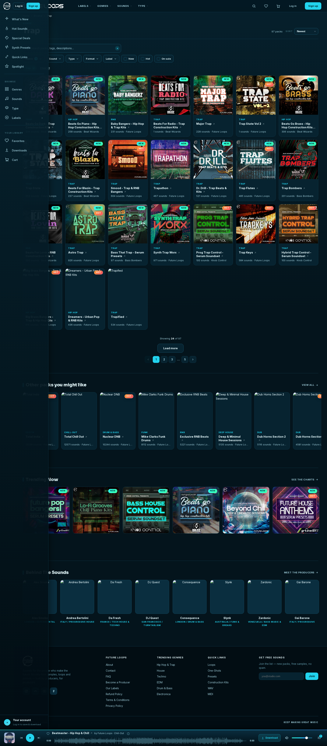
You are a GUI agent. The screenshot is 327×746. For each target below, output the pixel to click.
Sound (53, 58)
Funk (144, 432)
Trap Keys (246, 252)
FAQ (108, 676)
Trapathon (160, 188)
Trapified (117, 316)
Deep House (226, 432)
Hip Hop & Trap (166, 664)
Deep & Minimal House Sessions (230, 438)
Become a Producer (118, 682)
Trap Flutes (247, 188)
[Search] (254, 6)
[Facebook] (53, 691)
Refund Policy (114, 694)
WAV (210, 688)
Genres (102, 5)
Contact (110, 670)
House (161, 670)
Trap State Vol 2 (250, 123)
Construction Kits (218, 682)
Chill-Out (70, 432)
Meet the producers (299, 572)
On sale (166, 58)
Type (141, 5)
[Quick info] (57, 80)
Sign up (33, 6)
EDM (160, 682)
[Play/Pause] (30, 738)
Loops (211, 664)
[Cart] (278, 6)
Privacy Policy (114, 705)
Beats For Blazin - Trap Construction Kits (84, 189)
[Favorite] (70, 80)
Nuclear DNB (111, 436)
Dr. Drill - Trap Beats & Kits (211, 189)
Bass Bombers (305, 196)
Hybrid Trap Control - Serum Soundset (296, 254)
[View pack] (9, 738)
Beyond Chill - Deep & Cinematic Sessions (246, 538)
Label (109, 58)
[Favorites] (266, 6)
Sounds (123, 5)
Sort (289, 31)
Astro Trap (75, 252)
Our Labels (112, 688)
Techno (161, 676)
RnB (113, 119)
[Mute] (287, 738)
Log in (19, 6)
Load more (170, 348)
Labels (83, 5)
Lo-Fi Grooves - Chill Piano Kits (93, 538)
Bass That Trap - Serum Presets (127, 254)
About (109, 664)
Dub (259, 432)
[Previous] (21, 737)
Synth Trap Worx (165, 252)
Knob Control (218, 260)
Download (87, 110)
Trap (156, 119)
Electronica (164, 694)
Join (312, 676)
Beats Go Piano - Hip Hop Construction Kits (83, 125)
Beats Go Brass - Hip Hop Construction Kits (297, 125)
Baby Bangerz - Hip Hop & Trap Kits (127, 125)
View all (308, 385)
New (131, 58)
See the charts (303, 479)
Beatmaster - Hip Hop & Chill (70, 733)
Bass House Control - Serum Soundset (146, 538)
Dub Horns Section (309, 436)
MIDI (210, 694)
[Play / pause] (85, 95)
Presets (212, 676)
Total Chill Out (74, 436)
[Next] (39, 737)
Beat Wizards (48, 131)
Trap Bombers (292, 188)
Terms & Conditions (117, 700)
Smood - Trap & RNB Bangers (125, 189)
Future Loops (133, 131)
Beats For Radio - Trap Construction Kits (169, 125)
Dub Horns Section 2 (271, 436)
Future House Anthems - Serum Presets (295, 538)
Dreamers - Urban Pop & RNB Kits (84, 318)
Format (90, 58)
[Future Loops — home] (7, 6)
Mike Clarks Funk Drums (153, 438)
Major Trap (204, 123)
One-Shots (214, 670)
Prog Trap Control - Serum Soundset (209, 254)
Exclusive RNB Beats (194, 436)
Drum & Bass (111, 432)
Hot (148, 58)
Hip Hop (73, 119)
